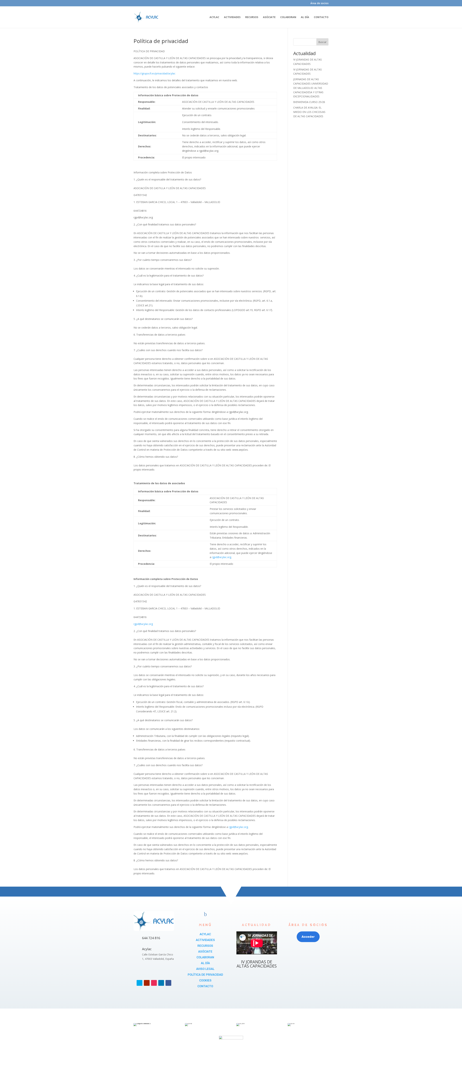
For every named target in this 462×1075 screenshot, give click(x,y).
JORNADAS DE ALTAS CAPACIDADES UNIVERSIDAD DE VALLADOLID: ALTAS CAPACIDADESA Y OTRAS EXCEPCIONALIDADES (310, 87)
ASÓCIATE (269, 17)
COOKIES (205, 980)
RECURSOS (251, 17)
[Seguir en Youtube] (147, 983)
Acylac (147, 949)
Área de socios (319, 3)
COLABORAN (288, 17)
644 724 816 (151, 938)
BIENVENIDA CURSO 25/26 (309, 102)
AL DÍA (305, 17)
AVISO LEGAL (205, 969)
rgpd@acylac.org (221, 557)
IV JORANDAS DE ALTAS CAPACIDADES (257, 964)
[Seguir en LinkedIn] (161, 983)
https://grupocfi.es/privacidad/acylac (154, 73)
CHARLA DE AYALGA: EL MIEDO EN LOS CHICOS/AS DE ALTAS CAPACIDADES (309, 112)
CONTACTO (321, 17)
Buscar (322, 42)
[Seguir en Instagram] (154, 983)
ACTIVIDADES (232, 17)
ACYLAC (214, 17)
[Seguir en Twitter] (139, 983)
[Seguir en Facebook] (168, 983)
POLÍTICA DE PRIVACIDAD (205, 974)
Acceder (308, 936)
